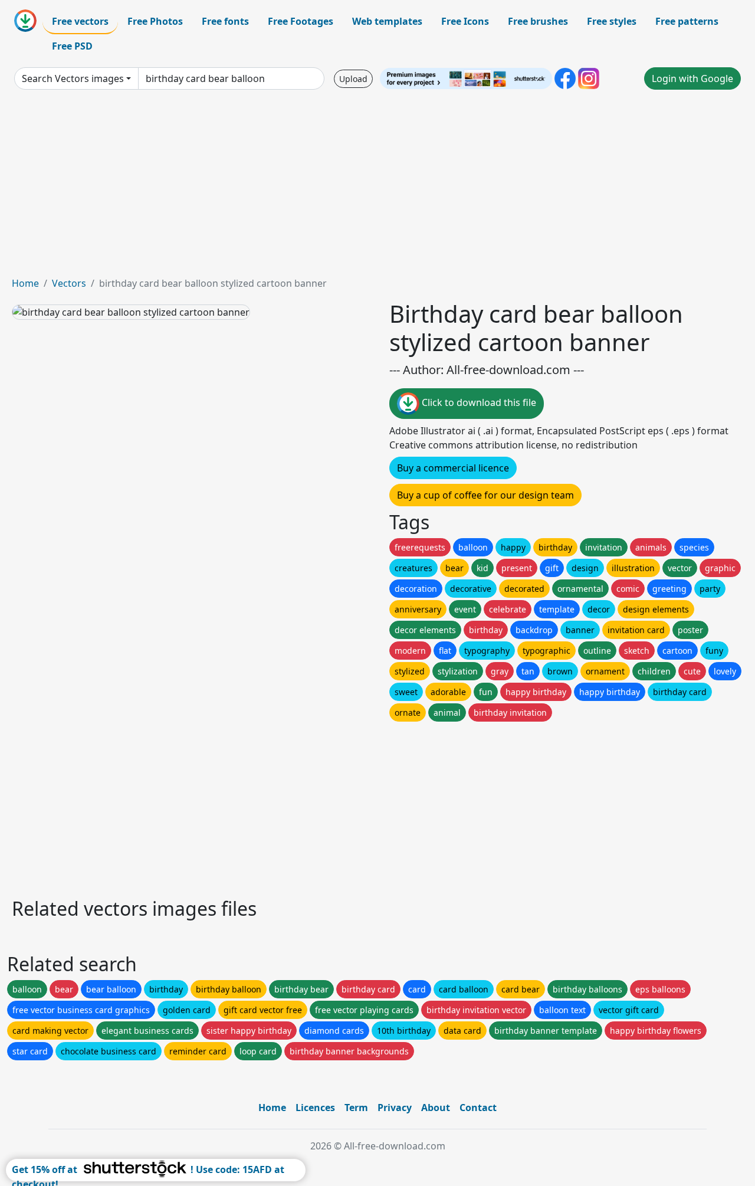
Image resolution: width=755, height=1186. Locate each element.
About (435, 1107)
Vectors (69, 283)
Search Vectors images (73, 78)
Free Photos (155, 21)
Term (356, 1107)
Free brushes (538, 21)
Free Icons (465, 21)
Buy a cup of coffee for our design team (485, 495)
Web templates (387, 21)
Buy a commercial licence (453, 467)
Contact (478, 1107)
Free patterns (686, 21)
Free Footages (300, 21)
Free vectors (80, 21)
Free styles (611, 21)
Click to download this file (477, 402)
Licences (315, 1107)
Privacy (395, 1107)
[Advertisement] (377, 187)
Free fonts (225, 21)
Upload (353, 78)
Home (25, 283)
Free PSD (72, 46)
